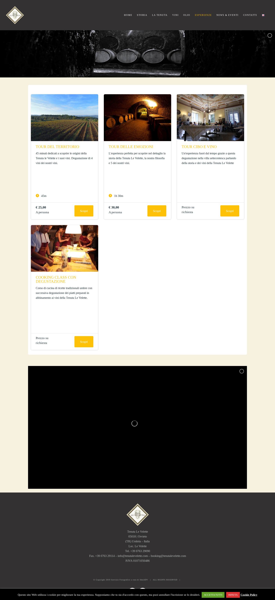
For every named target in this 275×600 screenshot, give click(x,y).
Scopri (84, 211)
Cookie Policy (249, 594)
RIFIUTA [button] (233, 594)
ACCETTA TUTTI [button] (213, 594)
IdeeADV (144, 580)
